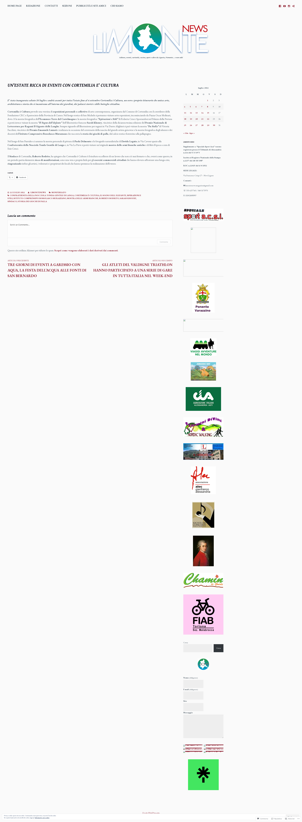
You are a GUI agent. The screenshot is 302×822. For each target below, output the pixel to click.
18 (185, 119)
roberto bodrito (109, 198)
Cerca (185, 642)
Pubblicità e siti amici (91, 5)
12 (191, 112)
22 (208, 119)
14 (202, 112)
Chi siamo (117, 5)
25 (185, 125)
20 (196, 119)
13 (196, 112)
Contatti (51, 5)
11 (185, 112)
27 (196, 125)
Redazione (33, 5)
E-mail (190, 689)
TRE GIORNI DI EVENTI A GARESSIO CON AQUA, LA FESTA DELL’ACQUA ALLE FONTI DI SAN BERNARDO (47, 268)
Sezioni (67, 5)
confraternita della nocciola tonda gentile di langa (42, 195)
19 (191, 119)
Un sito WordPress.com (150, 812)
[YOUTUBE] (284, 5)
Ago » (192, 133)
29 (208, 125)
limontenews (38, 192)
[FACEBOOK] (280, 5)
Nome (190, 677)
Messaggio (188, 712)
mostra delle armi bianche (82, 198)
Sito (185, 701)
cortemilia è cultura (87, 195)
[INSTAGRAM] (289, 5)
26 (191, 125)
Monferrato (59, 192)
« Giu (185, 133)
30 (214, 125)
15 (208, 112)
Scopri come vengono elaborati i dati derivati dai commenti (86, 250)
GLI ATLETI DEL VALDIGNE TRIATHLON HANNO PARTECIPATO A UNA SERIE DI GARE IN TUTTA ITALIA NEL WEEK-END (132, 268)
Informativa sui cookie (42, 818)
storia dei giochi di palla (32, 201)
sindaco (12, 201)
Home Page (15, 5)
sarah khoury (128, 198)
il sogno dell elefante (113, 195)
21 (202, 119)
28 (202, 125)
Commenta (164, 242)
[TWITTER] (293, 5)
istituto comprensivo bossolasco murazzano (39, 198)
